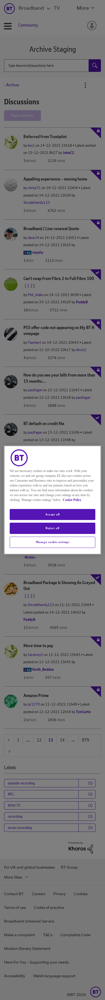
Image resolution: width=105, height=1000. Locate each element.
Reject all (53, 528)
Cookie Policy (72, 500)
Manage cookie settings (52, 542)
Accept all (52, 514)
